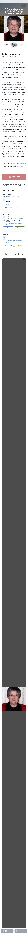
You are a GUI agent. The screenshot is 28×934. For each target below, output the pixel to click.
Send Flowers (19, 245)
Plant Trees (19, 207)
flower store (19, 166)
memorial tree (21, 164)
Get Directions (8, 207)
